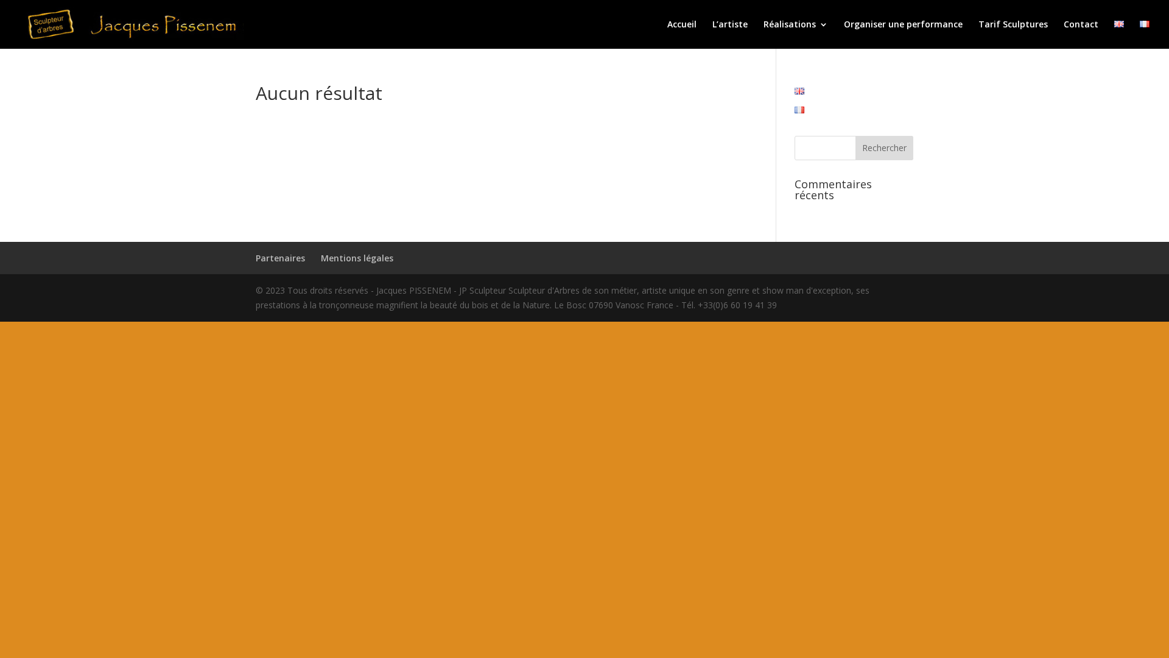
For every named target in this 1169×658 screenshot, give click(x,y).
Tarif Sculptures (1013, 25)
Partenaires (280, 258)
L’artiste (730, 25)
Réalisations (790, 25)
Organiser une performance (903, 25)
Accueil (682, 25)
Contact (1081, 25)
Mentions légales (357, 258)
